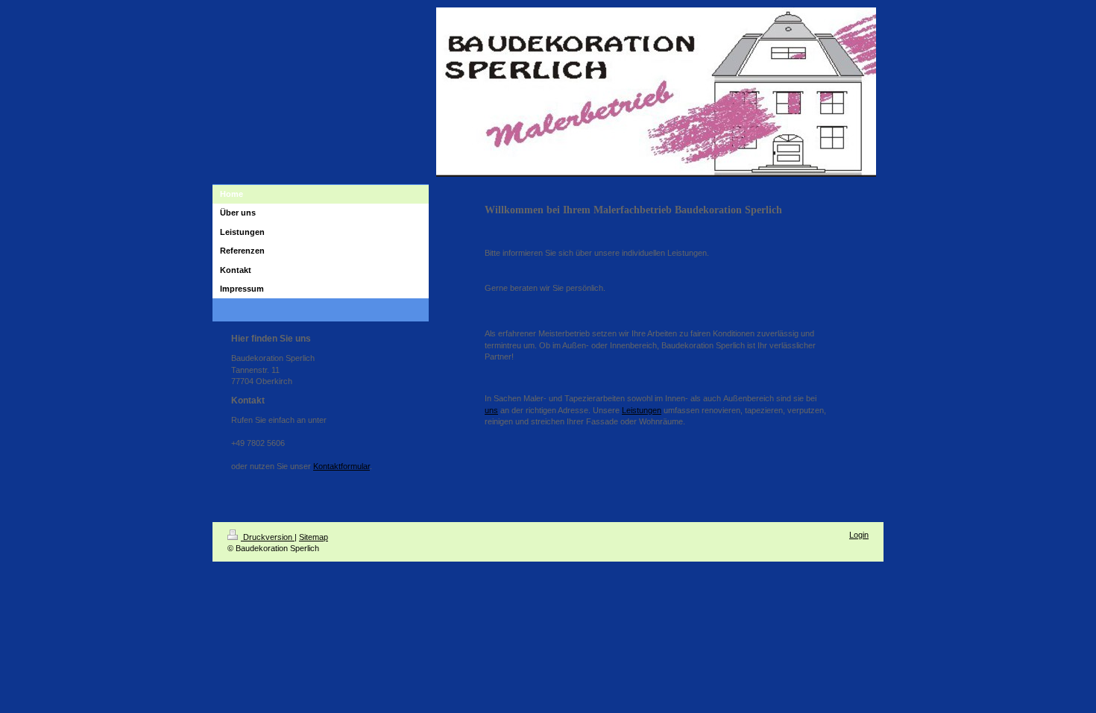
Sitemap (313, 537)
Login (859, 534)
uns (491, 410)
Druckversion (268, 537)
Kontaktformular (341, 466)
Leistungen (641, 410)
